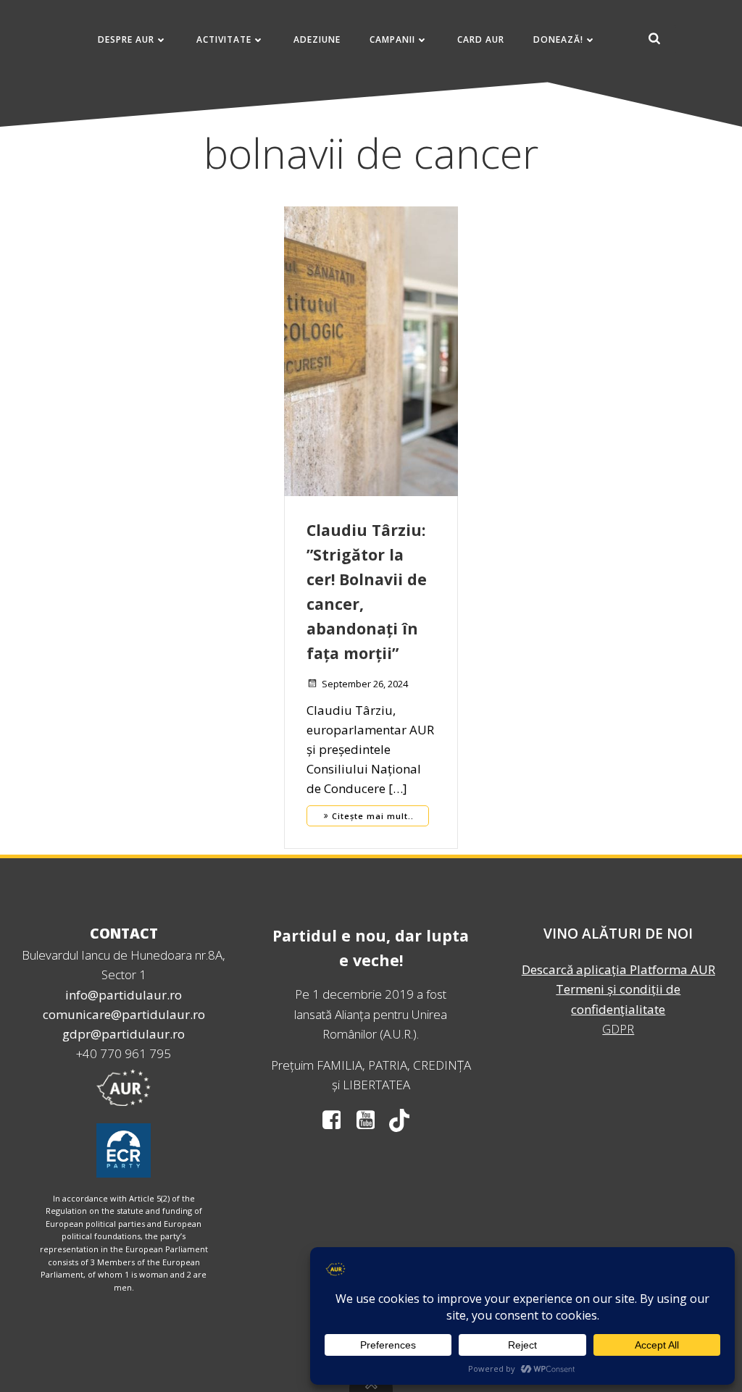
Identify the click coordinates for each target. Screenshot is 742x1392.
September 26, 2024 (365, 683)
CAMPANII (392, 39)
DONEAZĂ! (558, 39)
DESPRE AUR (126, 39)
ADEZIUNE (317, 39)
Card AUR (480, 39)
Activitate (223, 39)
